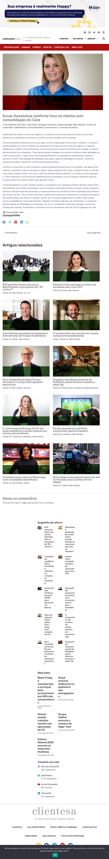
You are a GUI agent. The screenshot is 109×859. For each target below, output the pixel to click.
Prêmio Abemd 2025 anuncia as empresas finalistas (46, 745)
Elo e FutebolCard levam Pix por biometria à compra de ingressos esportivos (23, 382)
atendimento (21, 127)
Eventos (47, 47)
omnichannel (51, 127)
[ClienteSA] (39, 793)
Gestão (15, 339)
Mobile (26, 483)
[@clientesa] (39, 775)
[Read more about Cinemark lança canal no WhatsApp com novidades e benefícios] (26, 458)
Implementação (65, 124)
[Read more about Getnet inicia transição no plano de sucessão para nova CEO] (76, 266)
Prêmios (36, 47)
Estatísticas (26, 437)
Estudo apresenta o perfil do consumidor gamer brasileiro (70, 429)
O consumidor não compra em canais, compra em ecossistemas (76, 334)
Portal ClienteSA (49, 784)
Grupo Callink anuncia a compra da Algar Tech (65, 720)
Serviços (27, 388)
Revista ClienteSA (50, 766)
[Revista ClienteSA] (39, 766)
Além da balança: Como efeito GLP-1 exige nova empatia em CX (48, 625)
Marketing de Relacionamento (86, 388)
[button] (103, 39)
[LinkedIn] (21, 222)
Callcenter (78, 38)
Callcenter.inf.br (36, 827)
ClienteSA (63, 38)
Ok (55, 855)
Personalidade (11, 47)
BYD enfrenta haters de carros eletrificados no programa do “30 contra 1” (23, 287)
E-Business (16, 437)
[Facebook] (4, 222)
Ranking (26, 47)
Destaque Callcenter (46, 124)
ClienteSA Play (61, 47)
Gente (64, 290)
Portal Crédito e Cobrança (63, 827)
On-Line (27, 293)
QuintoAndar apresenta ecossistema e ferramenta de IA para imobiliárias (25, 334)
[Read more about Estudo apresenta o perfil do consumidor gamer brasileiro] (76, 410)
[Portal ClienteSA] (39, 784)
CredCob (91, 38)
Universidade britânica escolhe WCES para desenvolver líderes (49, 598)
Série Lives (77, 47)
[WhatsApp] (27, 222)
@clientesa (46, 775)
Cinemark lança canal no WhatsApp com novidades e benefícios (24, 478)
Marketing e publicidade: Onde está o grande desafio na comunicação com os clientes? (70, 539)
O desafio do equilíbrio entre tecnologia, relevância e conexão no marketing (49, 569)
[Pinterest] (15, 222)
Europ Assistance (36, 127)
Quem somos (31, 836)
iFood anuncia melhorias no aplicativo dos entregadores (66, 687)
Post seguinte (95, 233)
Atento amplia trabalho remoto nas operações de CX (45, 722)
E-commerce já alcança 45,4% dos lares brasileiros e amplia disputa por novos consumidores (25, 431)
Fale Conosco (49, 836)
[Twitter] (10, 222)
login (24, 503)
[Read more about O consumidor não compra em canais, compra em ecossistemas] (76, 315)
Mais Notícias (79, 124)
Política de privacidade (72, 836)
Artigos (56, 339)
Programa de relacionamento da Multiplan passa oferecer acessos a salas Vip (74, 382)
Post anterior (10, 233)
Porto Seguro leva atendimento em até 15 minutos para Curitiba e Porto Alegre (76, 480)
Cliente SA (7, 293)
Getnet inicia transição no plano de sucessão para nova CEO (74, 286)
